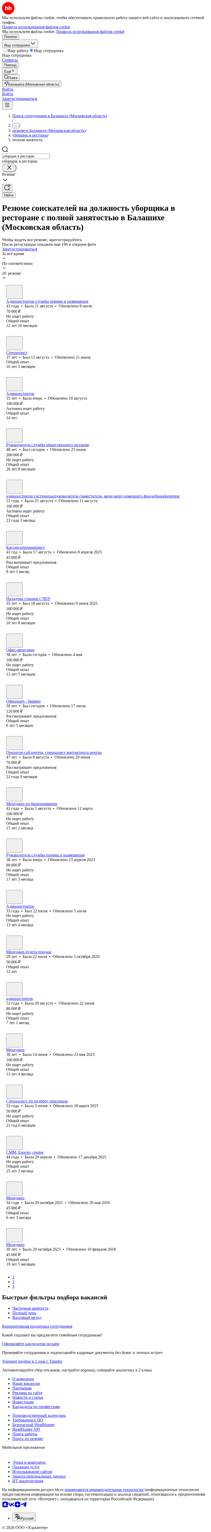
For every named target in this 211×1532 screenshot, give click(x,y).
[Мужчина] (14, 343)
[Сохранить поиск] (7, 188)
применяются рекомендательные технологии (104, 1489)
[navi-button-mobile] (7, 105)
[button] (7, 89)
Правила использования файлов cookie (90, 31)
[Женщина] (14, 292)
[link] (11, 77)
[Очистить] (9, 168)
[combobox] (26, 156)
